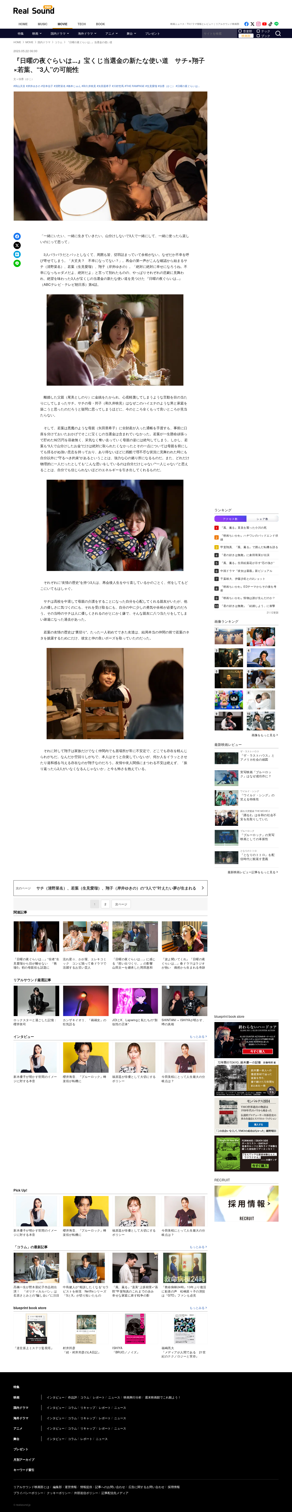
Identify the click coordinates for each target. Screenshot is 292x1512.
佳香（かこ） (167, 86)
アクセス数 (230, 519)
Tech (82, 24)
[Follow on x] (252, 24)
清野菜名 (60, 86)
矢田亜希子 (104, 86)
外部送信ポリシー (86, 1493)
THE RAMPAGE (135, 86)
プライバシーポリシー (28, 1493)
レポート (99, 1397)
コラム (84, 1397)
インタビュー (56, 1397)
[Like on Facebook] (246, 24)
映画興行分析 (133, 1397)
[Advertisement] (175, 9)
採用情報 (174, 1487)
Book (100, 24)
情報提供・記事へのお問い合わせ (102, 1487)
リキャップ (87, 1407)
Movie (62, 24)
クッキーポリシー (59, 1493)
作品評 (72, 1397)
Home (23, 24)
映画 (35, 33)
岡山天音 (20, 86)
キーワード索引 (23, 1470)
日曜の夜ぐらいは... (188, 86)
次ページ (121, 904)
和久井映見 (89, 86)
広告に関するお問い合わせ (146, 1487)
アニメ (109, 33)
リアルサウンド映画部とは (31, 1487)
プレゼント (152, 33)
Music (42, 24)
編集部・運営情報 (65, 1487)
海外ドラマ (85, 33)
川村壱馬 (119, 86)
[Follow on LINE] (276, 24)
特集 (21, 33)
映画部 (246, 36)
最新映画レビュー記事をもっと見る (252, 872)
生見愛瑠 (152, 86)
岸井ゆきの (34, 86)
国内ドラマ (58, 33)
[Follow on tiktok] (270, 24)
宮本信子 (48, 86)
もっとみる (197, 1036)
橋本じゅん (74, 86)
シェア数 (262, 519)
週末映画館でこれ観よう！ (163, 1397)
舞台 (130, 33)
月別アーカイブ (23, 1459)
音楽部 (247, 31)
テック (265, 31)
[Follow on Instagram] (258, 24)
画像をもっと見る (264, 735)
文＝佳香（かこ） (23, 79)
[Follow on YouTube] (264, 24)
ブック (265, 36)
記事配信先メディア (115, 1493)
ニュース (114, 1397)
